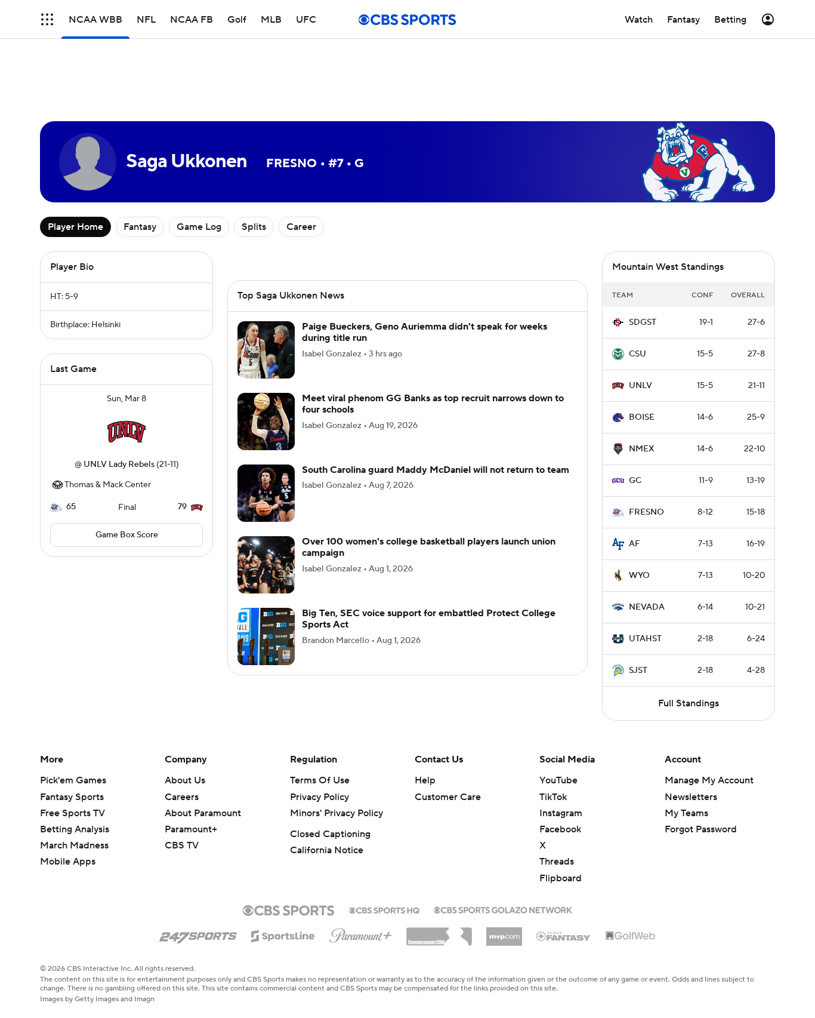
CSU (637, 354)
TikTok (553, 797)
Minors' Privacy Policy (336, 813)
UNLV (640, 385)
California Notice (326, 850)
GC (635, 480)
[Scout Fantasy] (563, 936)
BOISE (642, 417)
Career (301, 227)
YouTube (558, 780)
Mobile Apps (67, 862)
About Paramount (203, 813)
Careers (182, 797)
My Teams (686, 813)
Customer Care (448, 797)
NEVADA (647, 607)
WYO (639, 575)
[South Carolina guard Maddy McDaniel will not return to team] (266, 493)
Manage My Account (709, 780)
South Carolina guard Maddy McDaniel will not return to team (435, 470)
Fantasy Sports (72, 797)
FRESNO (646, 512)
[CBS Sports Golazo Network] (503, 909)
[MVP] (504, 932)
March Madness (74, 845)
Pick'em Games (73, 780)
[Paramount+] (360, 933)
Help (425, 780)
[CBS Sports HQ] (384, 909)
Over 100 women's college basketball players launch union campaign (428, 547)
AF (634, 544)
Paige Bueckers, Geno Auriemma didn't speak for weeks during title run (424, 332)
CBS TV (182, 845)
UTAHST (645, 638)
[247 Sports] (198, 934)
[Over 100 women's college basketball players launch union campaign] (266, 564)
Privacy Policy (319, 797)
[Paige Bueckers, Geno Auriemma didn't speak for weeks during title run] (266, 350)
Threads (556, 862)
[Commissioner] (439, 932)
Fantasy (140, 227)
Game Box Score (126, 535)
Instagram (560, 813)
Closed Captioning (330, 834)
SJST (638, 670)
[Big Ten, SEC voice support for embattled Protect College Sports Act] (266, 636)
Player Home (75, 227)
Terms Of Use (320, 780)
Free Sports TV (72, 813)
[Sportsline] (283, 934)
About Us (185, 780)
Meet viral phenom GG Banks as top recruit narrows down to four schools (433, 404)
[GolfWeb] (631, 936)
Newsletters (691, 797)
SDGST (642, 322)
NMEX (642, 449)
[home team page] (126, 432)
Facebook (560, 829)
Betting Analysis (74, 829)
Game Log (199, 227)
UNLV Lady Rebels (119, 464)
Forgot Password (701, 829)
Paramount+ (191, 829)
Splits (254, 227)
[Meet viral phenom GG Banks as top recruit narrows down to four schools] (266, 421)
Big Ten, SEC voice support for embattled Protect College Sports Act (428, 619)
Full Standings (688, 703)
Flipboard (560, 878)
